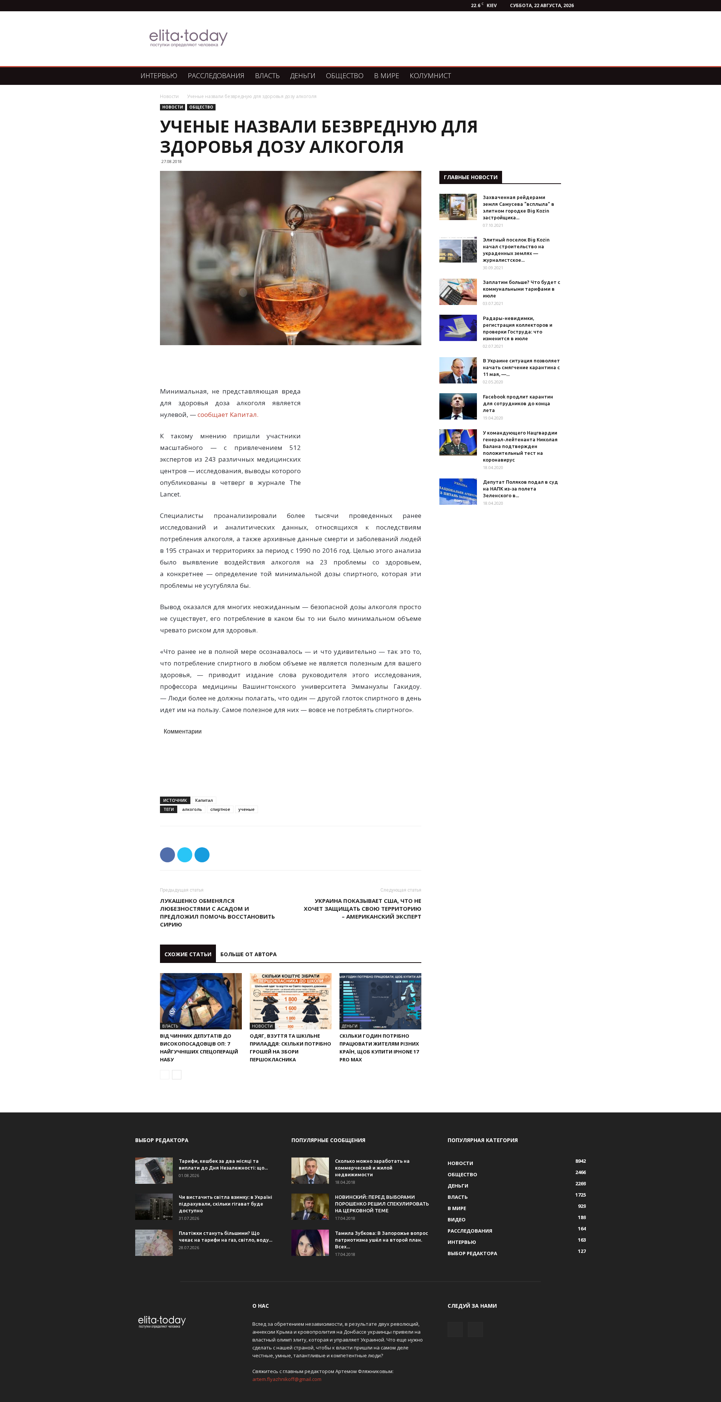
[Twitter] (475, 1329)
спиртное (220, 809)
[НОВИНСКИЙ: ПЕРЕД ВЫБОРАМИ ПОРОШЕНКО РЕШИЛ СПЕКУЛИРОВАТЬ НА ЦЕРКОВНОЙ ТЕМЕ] (310, 1207)
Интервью (158, 75)
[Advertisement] (399, 39)
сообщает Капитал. (229, 414)
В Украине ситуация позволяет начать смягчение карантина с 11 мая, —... (521, 367)
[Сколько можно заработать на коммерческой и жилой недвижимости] (310, 1171)
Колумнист (430, 75)
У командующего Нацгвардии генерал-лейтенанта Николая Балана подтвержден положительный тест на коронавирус (520, 446)
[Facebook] (455, 1329)
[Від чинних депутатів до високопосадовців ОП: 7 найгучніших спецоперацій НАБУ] (201, 1001)
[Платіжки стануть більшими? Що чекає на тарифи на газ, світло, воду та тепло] (154, 1243)
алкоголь (192, 809)
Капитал (204, 800)
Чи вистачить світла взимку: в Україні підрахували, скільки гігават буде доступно (225, 1203)
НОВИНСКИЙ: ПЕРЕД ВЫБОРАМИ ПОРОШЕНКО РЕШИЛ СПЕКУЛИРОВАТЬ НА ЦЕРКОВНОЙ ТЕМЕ (382, 1203)
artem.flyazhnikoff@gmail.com (286, 1379)
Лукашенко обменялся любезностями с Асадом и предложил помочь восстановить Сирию (217, 912)
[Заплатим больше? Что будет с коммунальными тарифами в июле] (458, 292)
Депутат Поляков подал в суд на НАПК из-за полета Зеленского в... (520, 488)
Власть (267, 75)
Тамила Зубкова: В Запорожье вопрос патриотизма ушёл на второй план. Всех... (381, 1239)
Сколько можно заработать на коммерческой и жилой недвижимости (372, 1167)
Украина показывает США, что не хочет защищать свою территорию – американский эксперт (362, 908)
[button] (577, 76)
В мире (386, 75)
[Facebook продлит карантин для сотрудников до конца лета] (458, 406)
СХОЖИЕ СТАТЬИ (187, 954)
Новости (169, 96)
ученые (246, 809)
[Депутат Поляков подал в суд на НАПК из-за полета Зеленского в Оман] (458, 491)
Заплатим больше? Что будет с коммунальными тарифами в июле (521, 288)
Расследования (216, 75)
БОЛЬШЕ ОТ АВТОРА (248, 954)
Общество (345, 75)
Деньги (302, 75)
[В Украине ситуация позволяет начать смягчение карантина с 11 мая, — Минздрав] (458, 370)
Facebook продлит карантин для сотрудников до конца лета (518, 403)
